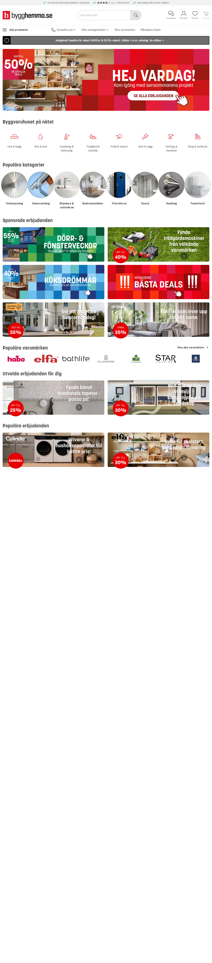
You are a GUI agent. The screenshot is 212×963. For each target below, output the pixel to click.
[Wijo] (136, 359)
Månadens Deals (150, 29)
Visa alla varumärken (190, 347)
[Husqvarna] (195, 359)
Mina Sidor (184, 18)
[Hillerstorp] (106, 359)
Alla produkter (18, 29)
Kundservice (171, 18)
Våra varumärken (124, 29)
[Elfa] (46, 359)
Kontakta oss (65, 29)
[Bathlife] (76, 359)
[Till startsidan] (27, 15)
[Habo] (16, 359)
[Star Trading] (166, 359)
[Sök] (136, 15)
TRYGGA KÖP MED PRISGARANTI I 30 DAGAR (68, 2)
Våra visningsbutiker (93, 29)
